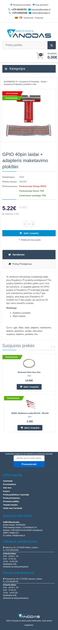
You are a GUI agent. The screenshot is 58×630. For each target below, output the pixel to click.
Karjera (6, 491)
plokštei (9, 331)
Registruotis (29, 18)
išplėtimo (20, 334)
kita (36, 334)
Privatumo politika (11, 501)
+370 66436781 (11, 581)
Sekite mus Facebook (12, 508)
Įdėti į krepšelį (31, 233)
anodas (28, 331)
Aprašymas (18, 254)
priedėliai (29, 334)
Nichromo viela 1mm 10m (29, 372)
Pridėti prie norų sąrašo (31, 240)
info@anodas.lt (18, 535)
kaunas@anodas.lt (41, 9)
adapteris (35, 327)
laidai (27, 327)
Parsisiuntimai (9, 484)
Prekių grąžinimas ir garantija (16, 495)
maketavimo (45, 327)
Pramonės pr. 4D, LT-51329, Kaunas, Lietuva (23, 579)
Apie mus (7, 488)
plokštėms (19, 331)
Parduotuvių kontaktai (22, 5)
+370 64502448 (11, 550)
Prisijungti (39, 18)
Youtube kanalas (10, 505)
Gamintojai (8, 481)
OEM (21, 177)
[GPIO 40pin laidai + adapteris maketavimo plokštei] (29, 115)
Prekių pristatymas (22, 264)
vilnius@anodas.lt (41, 13)
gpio (15, 327)
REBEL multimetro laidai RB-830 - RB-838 (30, 413)
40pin (21, 327)
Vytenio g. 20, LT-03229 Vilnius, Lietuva (21, 547)
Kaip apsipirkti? (41, 5)
